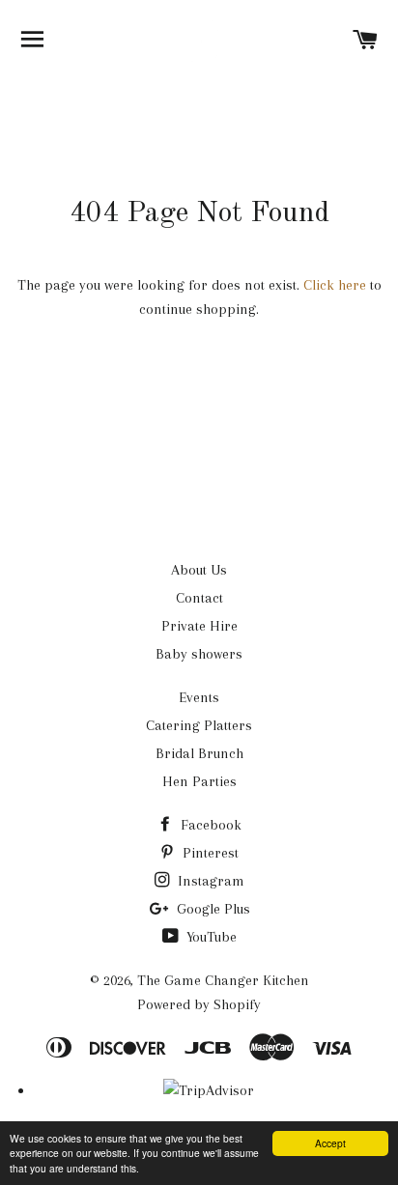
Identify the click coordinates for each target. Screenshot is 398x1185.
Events (199, 697)
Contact (199, 598)
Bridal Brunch (199, 753)
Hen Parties (199, 781)
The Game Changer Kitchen (223, 980)
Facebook (209, 824)
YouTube (210, 936)
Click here (334, 285)
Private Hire (199, 626)
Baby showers (199, 654)
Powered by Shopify (199, 1004)
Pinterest (209, 852)
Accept (330, 1143)
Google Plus (211, 908)
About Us (199, 569)
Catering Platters (199, 725)
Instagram (209, 880)
